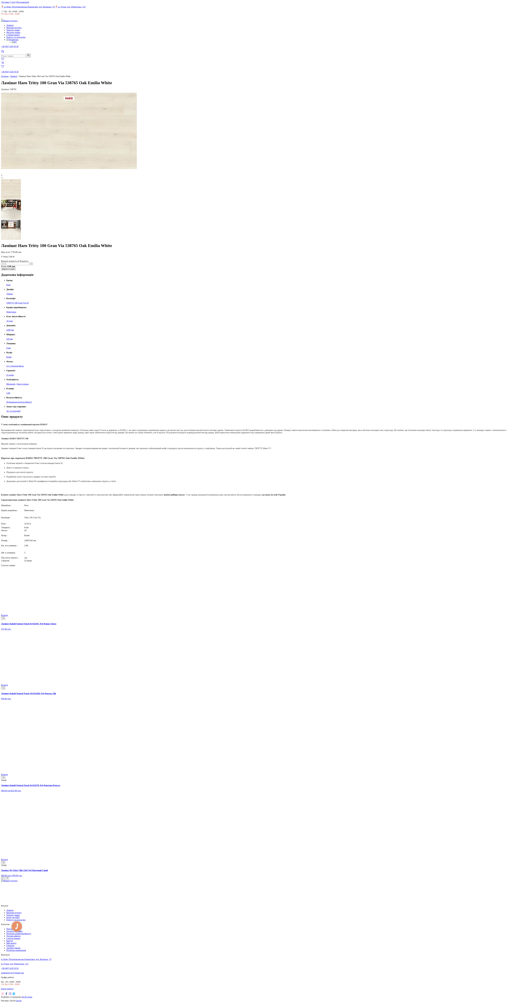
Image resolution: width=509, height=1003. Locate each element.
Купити (4, 615)
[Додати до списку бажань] (3, 618)
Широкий (10, 384)
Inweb (18, 1001)
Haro (8, 285)
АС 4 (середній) (13, 411)
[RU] (14, 42)
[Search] (2, 52)
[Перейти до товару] (254, 591)
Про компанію (22, 2)
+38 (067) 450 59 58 (9, 46)
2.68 (8, 393)
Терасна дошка (13, 30)
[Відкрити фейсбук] (6, 994)
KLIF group (27, 997)
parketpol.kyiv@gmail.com (12, 973)
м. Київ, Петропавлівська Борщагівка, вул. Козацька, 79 (26, 959)
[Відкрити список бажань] (2, 60)
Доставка (5, 2)
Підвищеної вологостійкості (19, 402)
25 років (10, 375)
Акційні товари (13, 948)
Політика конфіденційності (18, 933)
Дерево (9, 294)
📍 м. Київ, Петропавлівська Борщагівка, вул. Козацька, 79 (28, 7)
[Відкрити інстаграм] (3, 994)
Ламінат (10, 25)
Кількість (24, 261)
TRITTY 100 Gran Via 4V (17, 303)
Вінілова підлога (13, 28)
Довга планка (22, 384)
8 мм (8, 348)
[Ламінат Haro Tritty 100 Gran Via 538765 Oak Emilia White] (69, 168)
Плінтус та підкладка (15, 37)
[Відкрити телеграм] (13, 994)
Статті (13, 2)
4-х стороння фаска (15, 366)
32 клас (9, 321)
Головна (4, 76)
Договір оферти (13, 936)
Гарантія (10, 945)
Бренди (9, 941)
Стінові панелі (12, 35)
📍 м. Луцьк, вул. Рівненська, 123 (70, 7)
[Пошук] (28, 55)
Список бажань (13, 938)
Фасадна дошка (13, 32)
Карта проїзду (7, 989)
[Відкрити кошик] (2, 63)
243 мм (9, 339)
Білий (9, 357)
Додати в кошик (8, 269)
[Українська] (12, 39)
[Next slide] (7, 878)
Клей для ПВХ (13, 917)
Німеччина (11, 312)
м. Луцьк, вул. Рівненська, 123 (14, 964)
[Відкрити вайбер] (10, 994)
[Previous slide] (3, 878)
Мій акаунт (11, 943)
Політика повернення (16, 950)
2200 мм (10, 330)
